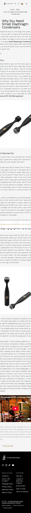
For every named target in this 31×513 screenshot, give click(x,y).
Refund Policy (7, 492)
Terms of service (18, 505)
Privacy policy (7, 508)
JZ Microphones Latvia (15, 501)
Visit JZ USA (20, 489)
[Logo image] (8, 3)
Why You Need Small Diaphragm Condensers (15, 13)
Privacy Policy (7, 487)
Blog (17, 9)
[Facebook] (3, 465)
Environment (20, 486)
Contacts (5, 476)
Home (12, 9)
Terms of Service (22, 491)
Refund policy (6, 505)
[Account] (18, 3)
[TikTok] (10, 465)
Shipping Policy (7, 484)
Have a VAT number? (6, 480)
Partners (19, 476)
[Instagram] (6, 465)
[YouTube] (13, 465)
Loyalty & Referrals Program (19, 481)
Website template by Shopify (11, 503)
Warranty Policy (7, 489)
